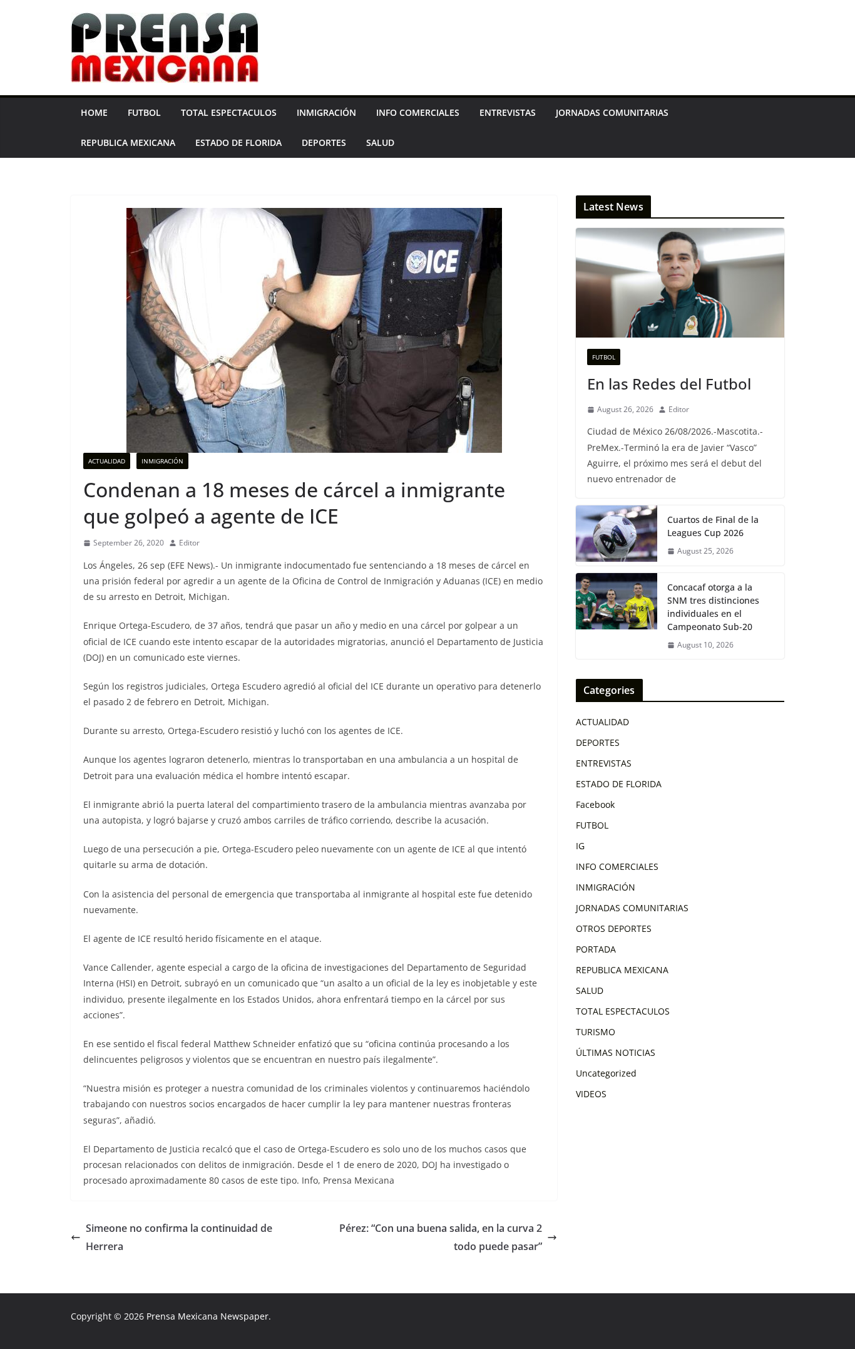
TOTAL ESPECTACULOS (229, 112)
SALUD (380, 142)
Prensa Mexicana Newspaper (207, 1316)
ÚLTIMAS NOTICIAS (615, 1052)
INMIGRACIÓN (326, 112)
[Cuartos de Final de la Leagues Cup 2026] (616, 535)
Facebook (595, 804)
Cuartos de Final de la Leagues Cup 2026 (713, 526)
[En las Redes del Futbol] (680, 283)
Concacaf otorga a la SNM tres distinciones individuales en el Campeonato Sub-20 (713, 607)
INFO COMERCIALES (417, 112)
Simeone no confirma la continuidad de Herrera (179, 1237)
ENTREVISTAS (507, 112)
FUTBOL (144, 112)
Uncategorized (606, 1073)
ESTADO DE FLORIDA (238, 142)
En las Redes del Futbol (669, 383)
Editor (189, 542)
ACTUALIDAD (106, 461)
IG (580, 846)
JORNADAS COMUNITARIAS (612, 112)
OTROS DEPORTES (614, 928)
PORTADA (596, 949)
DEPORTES (324, 142)
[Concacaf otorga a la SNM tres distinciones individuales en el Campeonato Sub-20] (616, 616)
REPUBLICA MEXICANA (128, 142)
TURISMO (595, 1032)
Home (94, 112)
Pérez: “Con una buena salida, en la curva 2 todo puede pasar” (440, 1237)
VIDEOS (591, 1094)
